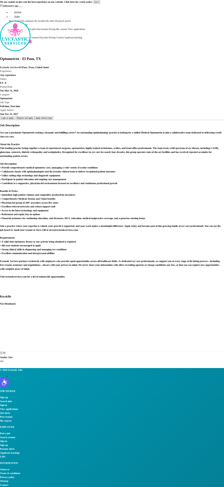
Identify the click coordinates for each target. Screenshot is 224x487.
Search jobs (6, 401)
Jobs (17, 16)
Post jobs (44, 37)
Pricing (52, 29)
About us (4, 469)
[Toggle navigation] (20, 6)
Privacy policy (7, 477)
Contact (4, 485)
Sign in (3, 405)
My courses (61, 29)
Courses (60, 37)
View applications (76, 29)
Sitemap (4, 481)
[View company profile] (15, 50)
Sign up (4, 397)
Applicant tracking (73, 37)
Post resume (42, 29)
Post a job (5, 433)
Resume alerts (7, 449)
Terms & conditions (10, 473)
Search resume (32, 37)
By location (40, 21)
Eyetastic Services (9, 67)
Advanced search (62, 21)
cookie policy (85, 2)
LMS (2, 456)
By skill (50, 21)
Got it (96, 2)
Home (17, 12)
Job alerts (5, 413)
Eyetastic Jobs (15, 370)
